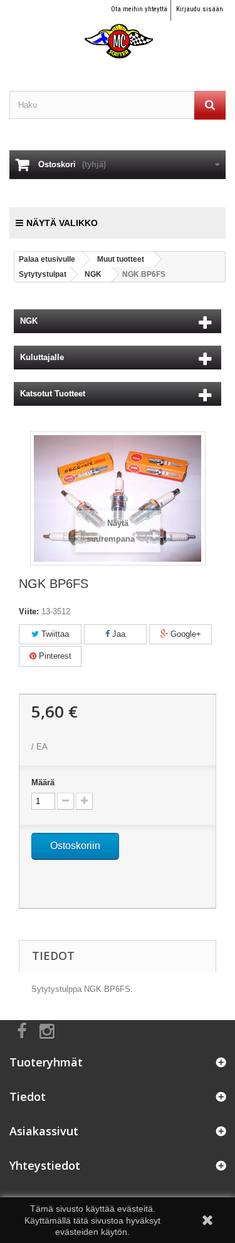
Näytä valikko (62, 223)
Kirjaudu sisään (199, 9)
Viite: (29, 611)
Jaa (117, 634)
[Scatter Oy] (117, 29)
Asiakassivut (43, 1130)
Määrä (43, 782)
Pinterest (53, 656)
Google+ (184, 634)
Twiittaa (54, 634)
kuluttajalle (42, 357)
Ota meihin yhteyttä (139, 9)
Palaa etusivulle (47, 259)
